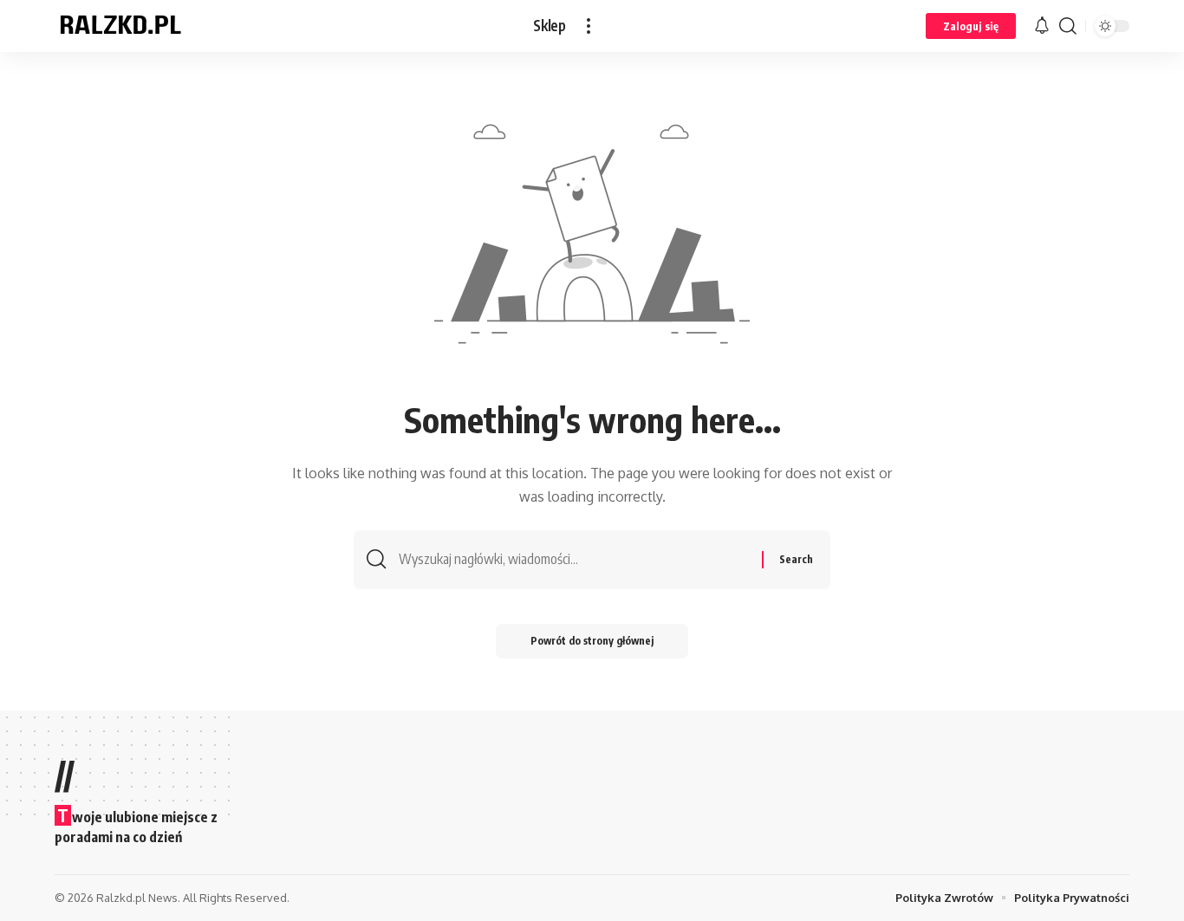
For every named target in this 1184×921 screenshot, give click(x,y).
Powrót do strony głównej (592, 640)
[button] (588, 26)
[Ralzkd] (120, 26)
